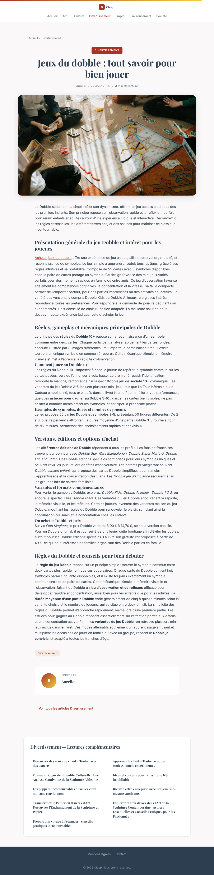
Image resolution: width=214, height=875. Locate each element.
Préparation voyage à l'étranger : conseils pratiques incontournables (63, 823)
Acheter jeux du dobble (53, 258)
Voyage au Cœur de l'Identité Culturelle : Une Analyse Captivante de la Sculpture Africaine (66, 777)
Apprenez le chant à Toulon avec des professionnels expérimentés (139, 763)
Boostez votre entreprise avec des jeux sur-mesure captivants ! (144, 791)
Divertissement (100, 16)
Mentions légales (99, 854)
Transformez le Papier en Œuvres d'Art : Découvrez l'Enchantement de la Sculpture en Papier (66, 807)
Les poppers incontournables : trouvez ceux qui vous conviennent (64, 791)
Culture (79, 16)
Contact (121, 854)
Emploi (120, 16)
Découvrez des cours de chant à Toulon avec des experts (65, 763)
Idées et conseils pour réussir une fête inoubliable (140, 777)
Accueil (52, 16)
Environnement (140, 16)
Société (161, 16)
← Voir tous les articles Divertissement (64, 708)
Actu (66, 16)
